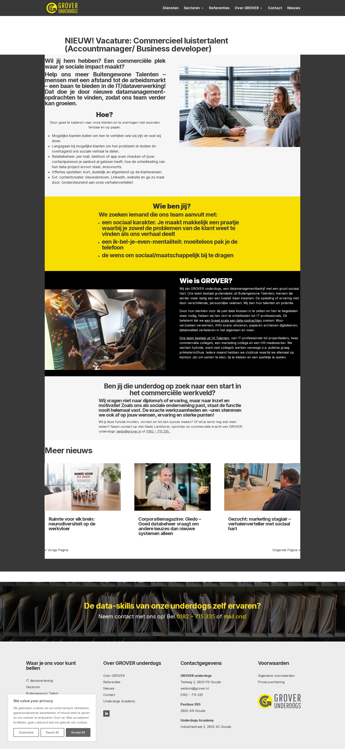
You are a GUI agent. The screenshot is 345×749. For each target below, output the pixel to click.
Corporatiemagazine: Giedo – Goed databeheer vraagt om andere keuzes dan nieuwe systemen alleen (169, 526)
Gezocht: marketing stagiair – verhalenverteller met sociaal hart (259, 523)
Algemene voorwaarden (276, 676)
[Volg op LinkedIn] (106, 713)
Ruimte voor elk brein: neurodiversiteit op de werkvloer (72, 523)
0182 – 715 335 (157, 431)
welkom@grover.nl (194, 688)
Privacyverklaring (271, 682)
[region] (52, 717)
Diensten (171, 8)
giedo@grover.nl (129, 431)
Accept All (78, 732)
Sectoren (192, 8)
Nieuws (293, 8)
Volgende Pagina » (286, 550)
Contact (275, 8)
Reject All (52, 732)
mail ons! (235, 616)
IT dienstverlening (39, 681)
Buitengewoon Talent (42, 693)
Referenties (219, 8)
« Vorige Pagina (56, 550)
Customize (26, 732)
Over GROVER (247, 8)
